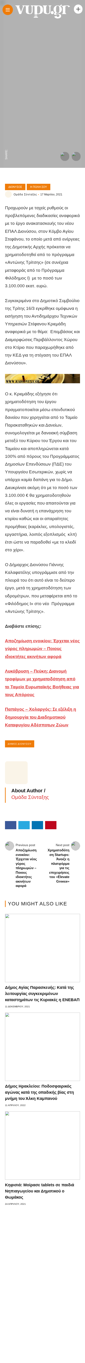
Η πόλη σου (38, 187)
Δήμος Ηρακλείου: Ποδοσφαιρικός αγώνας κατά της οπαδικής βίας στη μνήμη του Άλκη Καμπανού (39, 1092)
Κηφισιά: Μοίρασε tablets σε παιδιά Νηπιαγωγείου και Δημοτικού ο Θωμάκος (39, 1191)
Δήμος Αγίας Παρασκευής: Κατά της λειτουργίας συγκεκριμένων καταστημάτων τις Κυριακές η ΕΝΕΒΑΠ (42, 993)
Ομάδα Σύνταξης (25, 194)
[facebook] (6, 144)
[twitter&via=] (6, 135)
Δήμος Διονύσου (20, 744)
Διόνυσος (15, 187)
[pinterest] (6, 115)
